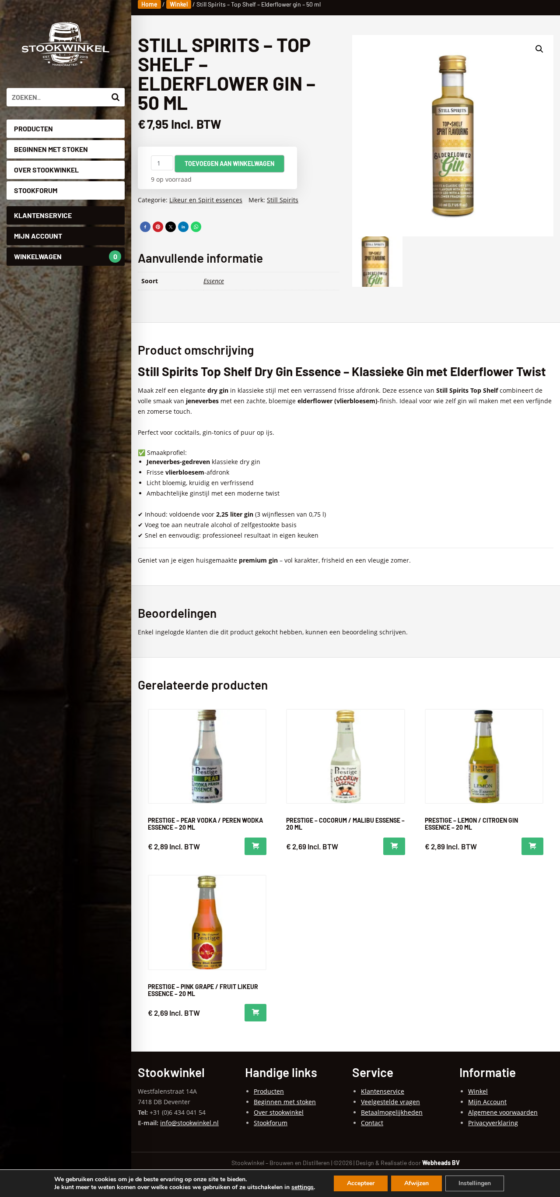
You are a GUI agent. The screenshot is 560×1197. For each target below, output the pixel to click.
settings (302, 1187)
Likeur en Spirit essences (205, 200)
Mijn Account (38, 236)
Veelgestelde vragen (390, 1102)
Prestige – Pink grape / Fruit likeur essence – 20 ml (203, 990)
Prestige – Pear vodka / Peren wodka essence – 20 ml (205, 824)
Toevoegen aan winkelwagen (229, 163)
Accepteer (360, 1183)
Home (149, 4)
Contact (372, 1123)
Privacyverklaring (493, 1123)
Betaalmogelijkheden (392, 1112)
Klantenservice (43, 215)
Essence (213, 281)
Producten (33, 128)
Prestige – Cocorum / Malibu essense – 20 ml (345, 824)
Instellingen (474, 1183)
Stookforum (35, 190)
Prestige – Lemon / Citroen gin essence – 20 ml (471, 824)
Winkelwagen (65, 256)
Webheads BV (441, 1162)
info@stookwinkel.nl (189, 1123)
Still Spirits (282, 200)
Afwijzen (416, 1183)
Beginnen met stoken (51, 149)
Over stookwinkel (46, 169)
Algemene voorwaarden (503, 1112)
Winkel (179, 4)
